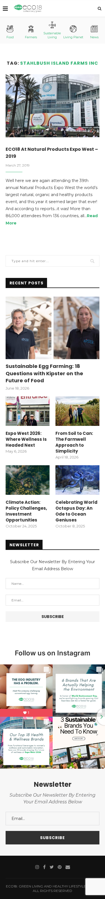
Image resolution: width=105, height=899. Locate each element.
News (94, 37)
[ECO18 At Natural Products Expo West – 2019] (52, 105)
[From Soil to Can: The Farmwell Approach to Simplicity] (77, 411)
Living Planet (73, 37)
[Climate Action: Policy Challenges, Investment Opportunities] (28, 480)
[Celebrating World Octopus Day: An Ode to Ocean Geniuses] (77, 480)
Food (10, 37)
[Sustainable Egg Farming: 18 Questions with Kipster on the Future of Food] (52, 327)
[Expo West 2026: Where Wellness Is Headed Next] (28, 411)
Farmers (31, 37)
